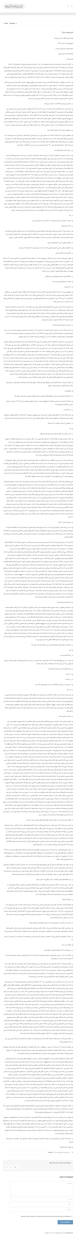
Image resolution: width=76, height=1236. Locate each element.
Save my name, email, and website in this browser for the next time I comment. (45, 1216)
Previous (12, 23)
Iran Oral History (68, 1233)
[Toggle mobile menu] (72, 6)
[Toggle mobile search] (68, 6)
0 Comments (51, 1152)
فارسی (58, 1152)
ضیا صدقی (62, 1152)
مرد (55, 1152)
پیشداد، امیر (66, 1152)
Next (6, 23)
